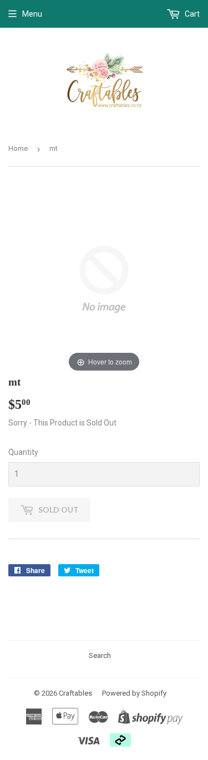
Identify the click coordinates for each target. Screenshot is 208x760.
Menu (32, 13)
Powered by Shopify (134, 693)
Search (100, 655)
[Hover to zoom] (104, 279)
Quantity (23, 452)
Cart (191, 13)
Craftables (75, 693)
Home (18, 148)
